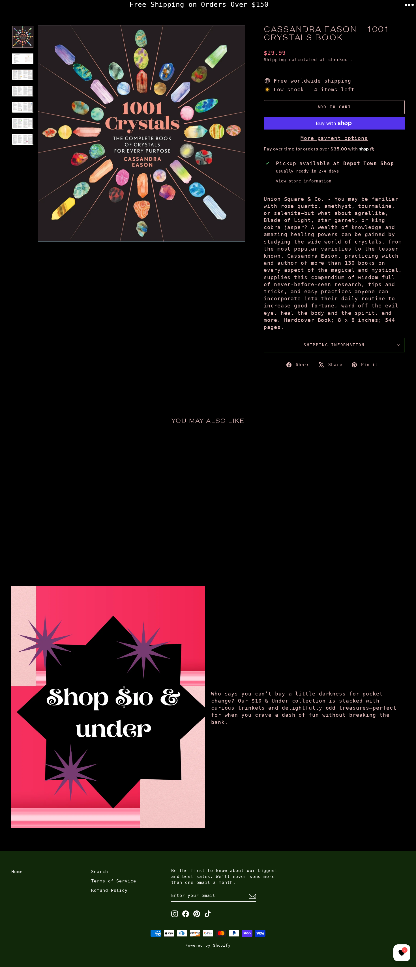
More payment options (334, 138)
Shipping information (334, 345)
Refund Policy (109, 890)
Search (99, 871)
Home (17, 871)
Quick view (58, 524)
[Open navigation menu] (409, 4)
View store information (303, 181)
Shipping (275, 59)
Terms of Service (113, 881)
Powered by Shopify (208, 945)
